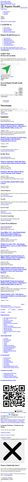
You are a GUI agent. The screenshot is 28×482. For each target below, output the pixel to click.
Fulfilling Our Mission (9, 345)
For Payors (6, 363)
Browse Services (7, 30)
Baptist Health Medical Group (11, 366)
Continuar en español (6, 437)
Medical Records (8, 328)
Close (11, 479)
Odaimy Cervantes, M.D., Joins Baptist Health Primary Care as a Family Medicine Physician (14, 245)
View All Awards (5, 204)
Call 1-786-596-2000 (10, 47)
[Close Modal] (12, 451)
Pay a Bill (3, 47)
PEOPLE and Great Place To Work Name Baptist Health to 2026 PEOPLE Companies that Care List (13, 139)
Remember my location (7, 76)
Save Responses (5, 479)
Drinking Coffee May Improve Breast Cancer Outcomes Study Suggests (12, 172)
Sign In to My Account (6, 21)
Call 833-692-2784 (10, 48)
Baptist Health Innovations (10, 350)
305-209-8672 (11, 150)
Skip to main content (5, 1)
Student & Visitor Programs (10, 376)
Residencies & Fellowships (10, 373)
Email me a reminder (7, 477)
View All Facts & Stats (6, 213)
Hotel (5, 332)
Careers (17, 47)
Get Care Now (7, 38)
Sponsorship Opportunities (10, 346)
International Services (9, 41)
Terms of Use (4, 421)
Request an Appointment (9, 31)
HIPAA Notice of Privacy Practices (9, 419)
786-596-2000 (8, 475)
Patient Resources (8, 39)
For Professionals (8, 43)
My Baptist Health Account (10, 318)
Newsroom (6, 100)
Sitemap (23, 422)
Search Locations (8, 29)
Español (13, 4)
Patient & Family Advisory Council (12, 331)
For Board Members (8, 362)
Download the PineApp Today (8, 380)
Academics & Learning (9, 42)
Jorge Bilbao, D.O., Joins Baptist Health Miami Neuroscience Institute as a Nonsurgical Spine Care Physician (13, 233)
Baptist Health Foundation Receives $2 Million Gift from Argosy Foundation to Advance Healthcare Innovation (13, 257)
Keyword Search (5, 109)
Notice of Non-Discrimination (13, 422)
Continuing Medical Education (11, 377)
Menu (2, 16)
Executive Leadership (6, 220)
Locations (6, 12)
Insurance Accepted (8, 320)
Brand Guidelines (8, 349)
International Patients (8, 326)
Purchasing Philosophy (9, 348)
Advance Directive (8, 330)
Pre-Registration (7, 322)
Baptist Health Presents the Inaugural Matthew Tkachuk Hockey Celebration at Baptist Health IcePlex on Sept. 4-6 (13, 126)
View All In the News (6, 157)
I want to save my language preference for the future (14, 439)
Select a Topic (4, 110)
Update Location (4, 78)
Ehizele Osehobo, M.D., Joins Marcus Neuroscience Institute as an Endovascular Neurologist (13, 295)
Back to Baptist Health (6, 2)
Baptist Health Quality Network (11, 367)
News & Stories (7, 340)
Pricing (5, 324)
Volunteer (6, 352)
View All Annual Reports (7, 196)
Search (2, 112)
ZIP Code (3, 64)
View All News (4, 113)
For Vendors (6, 364)
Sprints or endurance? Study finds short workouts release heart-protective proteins (13, 162)
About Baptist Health (9, 45)
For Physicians (4, 307)
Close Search (4, 96)
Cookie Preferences (12, 421)
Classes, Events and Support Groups (12, 327)
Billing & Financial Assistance (11, 323)
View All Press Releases (6, 226)
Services (6, 14)
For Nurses (10, 307)
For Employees (17, 307)
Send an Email (4, 150)
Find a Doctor (7, 11)
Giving (21, 47)
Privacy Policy (21, 419)
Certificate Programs (8, 374)
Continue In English (5, 432)
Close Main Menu (5, 50)
